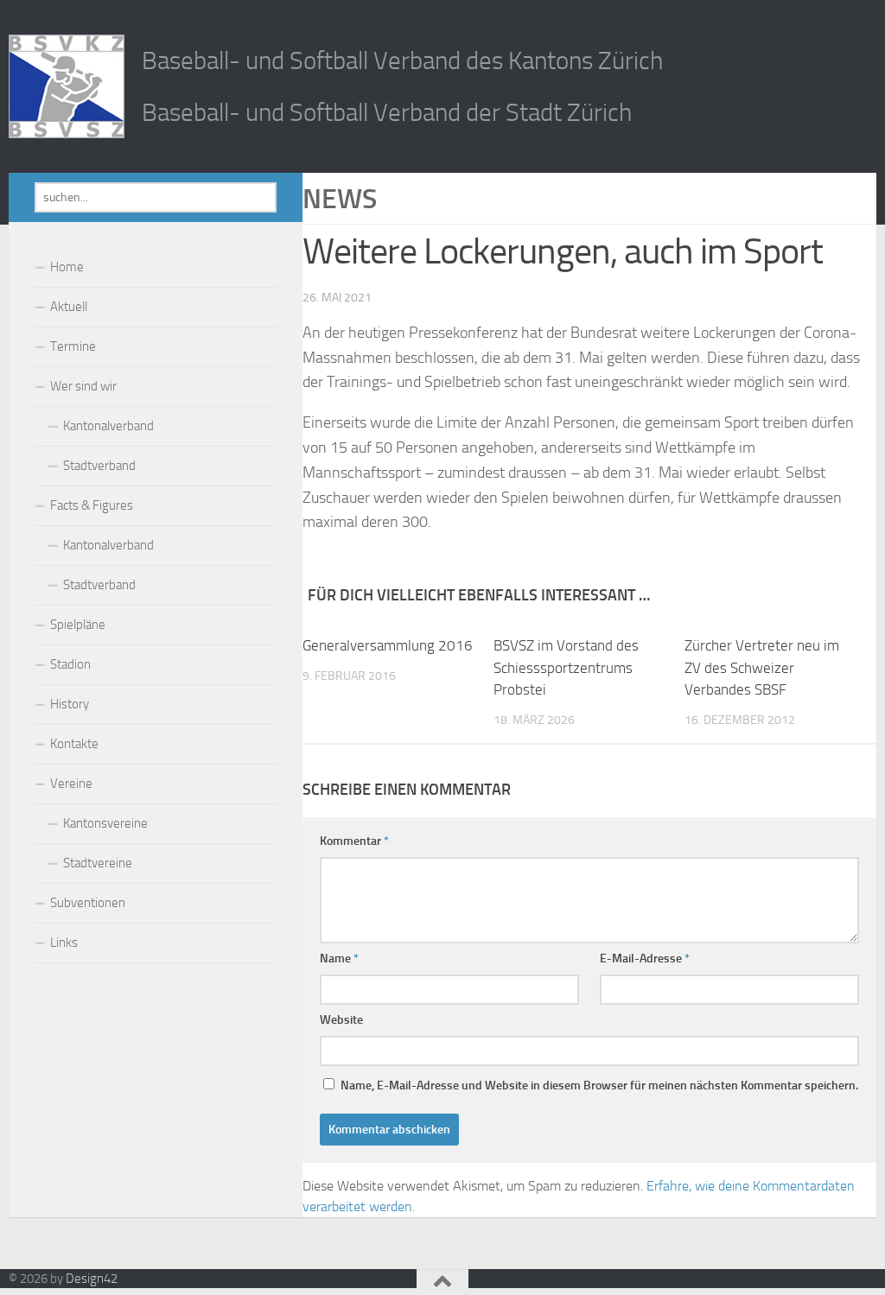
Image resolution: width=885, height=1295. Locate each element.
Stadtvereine (97, 863)
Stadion (70, 664)
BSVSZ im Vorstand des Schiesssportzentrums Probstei (566, 667)
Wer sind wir (83, 386)
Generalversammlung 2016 (387, 645)
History (69, 704)
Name (339, 958)
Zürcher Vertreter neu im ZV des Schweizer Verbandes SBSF (761, 667)
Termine (73, 346)
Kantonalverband (108, 426)
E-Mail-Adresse (645, 958)
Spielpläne (77, 624)
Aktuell (68, 306)
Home (67, 267)
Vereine (71, 783)
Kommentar (354, 841)
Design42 (92, 1278)
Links (64, 942)
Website (341, 1020)
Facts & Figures (91, 505)
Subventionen (87, 903)
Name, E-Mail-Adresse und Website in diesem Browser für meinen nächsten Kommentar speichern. (599, 1085)
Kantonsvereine (105, 823)
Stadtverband (99, 465)
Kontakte (74, 744)
